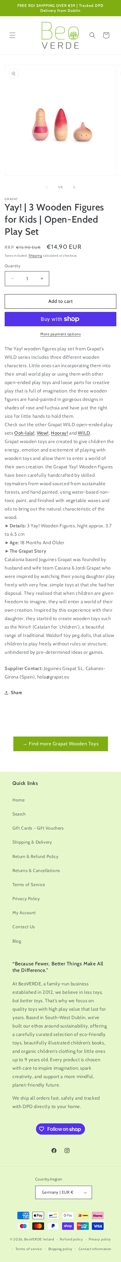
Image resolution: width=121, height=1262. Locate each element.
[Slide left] (47, 187)
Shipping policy (60, 1249)
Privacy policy (100, 1239)
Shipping (35, 256)
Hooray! (59, 433)
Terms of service (29, 1249)
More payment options (60, 334)
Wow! (43, 433)
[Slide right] (74, 187)
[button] (12, 35)
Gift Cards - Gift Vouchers (38, 828)
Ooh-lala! (24, 433)
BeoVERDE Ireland (39, 1239)
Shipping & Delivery (32, 842)
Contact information (94, 1249)
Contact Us (23, 926)
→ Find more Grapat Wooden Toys (61, 744)
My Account (24, 912)
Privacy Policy (26, 898)
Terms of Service (28, 884)
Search (19, 814)
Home (18, 800)
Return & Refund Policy (35, 856)
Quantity (12, 265)
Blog (16, 941)
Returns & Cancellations (36, 870)
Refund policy (71, 1239)
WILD (84, 433)
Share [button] (16, 692)
